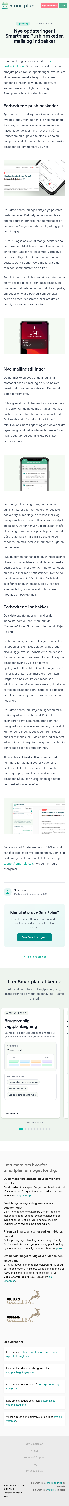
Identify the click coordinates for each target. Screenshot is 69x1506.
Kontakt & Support (34, 1457)
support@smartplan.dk (18, 863)
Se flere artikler (37, 957)
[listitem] (30, 1063)
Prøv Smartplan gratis (34, 937)
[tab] (21, 1129)
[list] (34, 1064)
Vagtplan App (24, 1195)
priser (59, 1248)
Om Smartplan (34, 1444)
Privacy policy (34, 1471)
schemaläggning (53, 1483)
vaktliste (51, 1490)
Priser (34, 1451)
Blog (34, 1464)
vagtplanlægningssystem (20, 1372)
